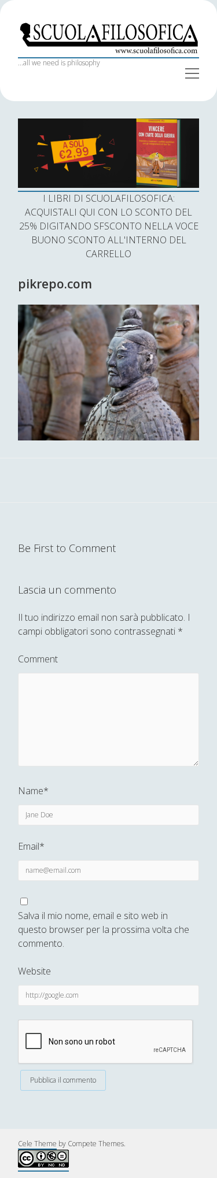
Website (34, 971)
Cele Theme (37, 1144)
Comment (38, 659)
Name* (33, 790)
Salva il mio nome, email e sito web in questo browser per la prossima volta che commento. (103, 929)
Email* (31, 846)
